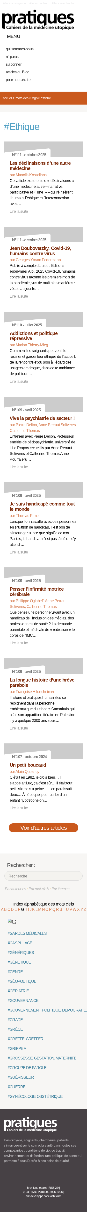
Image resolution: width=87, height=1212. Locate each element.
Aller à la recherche (63, 3)
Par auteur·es (15, 889)
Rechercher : (21, 865)
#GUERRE (16, 1087)
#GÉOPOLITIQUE (22, 981)
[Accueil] (38, 20)
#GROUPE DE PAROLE (27, 1068)
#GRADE (15, 1020)
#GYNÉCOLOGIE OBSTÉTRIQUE (35, 1096)
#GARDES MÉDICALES (27, 933)
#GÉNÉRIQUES (21, 953)
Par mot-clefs (39, 889)
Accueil (7, 98)
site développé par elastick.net (43, 1196)
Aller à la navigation (14, 3)
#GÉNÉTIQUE (19, 962)
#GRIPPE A (17, 1049)
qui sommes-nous (19, 49)
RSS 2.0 (54, 1187)
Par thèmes (60, 889)
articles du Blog (17, 72)
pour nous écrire (18, 80)
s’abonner (13, 64)
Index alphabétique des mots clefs (43, 904)
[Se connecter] (78, 35)
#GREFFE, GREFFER (25, 1039)
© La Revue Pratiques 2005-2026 (43, 1192)
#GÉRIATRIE (18, 991)
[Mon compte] (70, 35)
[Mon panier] (61, 35)
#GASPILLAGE (20, 943)
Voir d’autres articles (43, 827)
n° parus (12, 57)
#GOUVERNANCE (23, 1001)
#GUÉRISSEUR (21, 1077)
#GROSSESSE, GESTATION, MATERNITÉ (42, 1058)
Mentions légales (37, 1187)
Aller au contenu (38, 3)
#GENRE (15, 972)
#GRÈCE (15, 1029)
